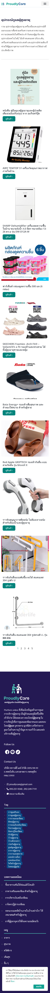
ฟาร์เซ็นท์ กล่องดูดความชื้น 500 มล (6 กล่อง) (22, 288)
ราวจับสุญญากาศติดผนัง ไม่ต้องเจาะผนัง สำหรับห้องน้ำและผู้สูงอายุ (24, 521)
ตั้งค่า (13, 981)
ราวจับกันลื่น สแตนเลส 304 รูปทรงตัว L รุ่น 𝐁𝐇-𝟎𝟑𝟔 (25, 636)
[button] (45, 3)
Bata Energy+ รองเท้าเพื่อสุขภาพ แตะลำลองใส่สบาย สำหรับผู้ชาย (23, 406)
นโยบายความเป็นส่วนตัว (24, 976)
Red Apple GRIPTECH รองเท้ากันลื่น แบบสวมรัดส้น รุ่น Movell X (25, 463)
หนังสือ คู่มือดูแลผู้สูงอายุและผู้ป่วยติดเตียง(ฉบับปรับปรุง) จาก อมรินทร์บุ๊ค (22, 112)
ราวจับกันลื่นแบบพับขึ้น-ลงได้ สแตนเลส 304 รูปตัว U (23, 579)
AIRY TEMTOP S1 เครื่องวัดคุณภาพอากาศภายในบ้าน (25, 169)
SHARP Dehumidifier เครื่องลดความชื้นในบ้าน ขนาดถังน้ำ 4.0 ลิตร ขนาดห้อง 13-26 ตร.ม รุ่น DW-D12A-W (25, 228)
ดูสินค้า (9, 119)
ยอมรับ (38, 987)
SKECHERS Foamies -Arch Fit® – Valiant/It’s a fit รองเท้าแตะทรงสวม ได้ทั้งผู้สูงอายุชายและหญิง (24, 346)
